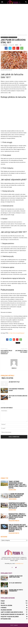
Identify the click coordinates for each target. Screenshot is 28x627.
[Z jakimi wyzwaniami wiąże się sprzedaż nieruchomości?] (4, 495)
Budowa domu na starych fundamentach (16, 590)
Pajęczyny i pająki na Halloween (10, 616)
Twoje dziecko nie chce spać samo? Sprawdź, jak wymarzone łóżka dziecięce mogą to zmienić (18, 528)
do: (9, 333)
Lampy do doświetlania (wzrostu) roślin (12, 612)
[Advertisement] (14, 19)
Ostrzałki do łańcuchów (13, 37)
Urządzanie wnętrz (14, 520)
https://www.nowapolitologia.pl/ (17, 333)
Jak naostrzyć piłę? (14, 382)
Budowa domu (12, 489)
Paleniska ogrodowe (6, 610)
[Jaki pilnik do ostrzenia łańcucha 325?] (4, 397)
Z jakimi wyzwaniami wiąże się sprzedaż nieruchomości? (16, 495)
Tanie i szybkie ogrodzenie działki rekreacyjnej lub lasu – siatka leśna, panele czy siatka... (18, 485)
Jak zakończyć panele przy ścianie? (21, 351)
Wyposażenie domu (4, 37)
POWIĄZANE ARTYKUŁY (7, 375)
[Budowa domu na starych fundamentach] (4, 591)
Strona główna (4, 35)
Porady (3, 601)
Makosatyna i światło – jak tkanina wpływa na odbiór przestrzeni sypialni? (17, 516)
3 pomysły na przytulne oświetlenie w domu (15, 576)
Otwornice (3, 607)
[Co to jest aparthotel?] (4, 584)
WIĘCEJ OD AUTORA (7, 378)
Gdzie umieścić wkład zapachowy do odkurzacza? (6, 352)
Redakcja (5, 44)
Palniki (3, 603)
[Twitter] (16, 567)
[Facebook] (12, 567)
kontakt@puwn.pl (19, 563)
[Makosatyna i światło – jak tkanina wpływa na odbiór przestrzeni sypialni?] (4, 515)
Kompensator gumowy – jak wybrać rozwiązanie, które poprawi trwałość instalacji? (18, 505)
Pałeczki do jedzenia (6, 605)
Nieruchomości (13, 499)
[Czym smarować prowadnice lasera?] (4, 390)
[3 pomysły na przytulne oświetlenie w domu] (4, 577)
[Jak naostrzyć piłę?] (4, 383)
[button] (26, 2)
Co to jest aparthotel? (15, 583)
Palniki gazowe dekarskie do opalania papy (12, 614)
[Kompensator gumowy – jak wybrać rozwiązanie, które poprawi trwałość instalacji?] (4, 505)
